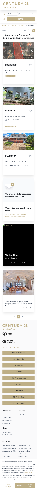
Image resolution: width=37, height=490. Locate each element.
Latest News (6, 432)
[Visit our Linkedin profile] (14, 347)
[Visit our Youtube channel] (18, 347)
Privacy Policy (28, 472)
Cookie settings (8, 485)
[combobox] (27, 14)
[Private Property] (18, 341)
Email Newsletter (8, 435)
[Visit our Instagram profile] (7, 347)
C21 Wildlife (18, 391)
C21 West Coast (19, 403)
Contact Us (6, 423)
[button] (16, 14)
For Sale (21, 25)
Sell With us (22, 415)
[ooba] (18, 334)
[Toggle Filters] (4, 19)
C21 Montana (18, 365)
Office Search (7, 421)
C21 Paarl (18, 372)
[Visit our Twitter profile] (3, 347)
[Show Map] (33, 30)
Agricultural (12, 25)
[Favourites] (30, 65)
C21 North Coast (18, 353)
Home (4, 25)
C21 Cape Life (18, 359)
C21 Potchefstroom (18, 378)
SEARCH (21, 19)
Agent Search (6, 418)
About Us (5, 415)
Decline (19, 486)
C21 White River (19, 397)
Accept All (30, 485)
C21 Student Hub (18, 384)
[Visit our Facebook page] (11, 347)
